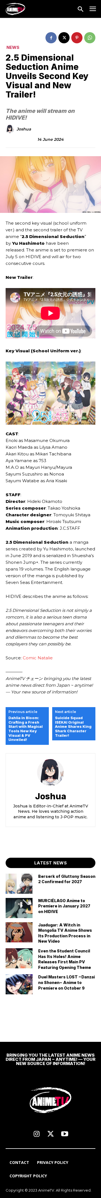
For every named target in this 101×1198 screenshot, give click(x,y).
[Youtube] (65, 1134)
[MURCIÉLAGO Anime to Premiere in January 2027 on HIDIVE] (19, 908)
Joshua (24, 129)
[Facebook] (51, 37)
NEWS (12, 47)
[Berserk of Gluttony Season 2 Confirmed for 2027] (19, 884)
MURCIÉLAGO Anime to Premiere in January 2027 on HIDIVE (64, 906)
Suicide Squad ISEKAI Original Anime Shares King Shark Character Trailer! (73, 726)
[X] (64, 37)
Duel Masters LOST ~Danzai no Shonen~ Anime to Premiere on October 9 (66, 982)
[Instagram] (36, 1134)
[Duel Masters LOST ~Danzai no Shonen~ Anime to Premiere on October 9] (19, 984)
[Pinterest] (76, 37)
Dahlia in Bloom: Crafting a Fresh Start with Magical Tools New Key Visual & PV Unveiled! (25, 729)
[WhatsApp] (89, 37)
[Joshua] (11, 129)
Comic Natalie (38, 657)
